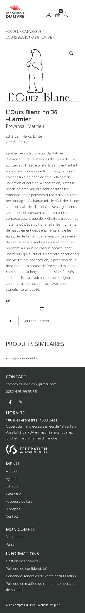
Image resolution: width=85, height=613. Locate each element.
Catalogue (31, 31)
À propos (13, 509)
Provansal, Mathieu (25, 126)
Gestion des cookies (22, 561)
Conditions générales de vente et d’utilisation (41, 576)
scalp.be (54, 605)
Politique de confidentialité (26, 568)
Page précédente (23, 358)
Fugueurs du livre (19, 501)
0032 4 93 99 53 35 (21, 391)
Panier (11, 544)
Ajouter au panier (35, 320)
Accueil (12, 31)
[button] (66, 14)
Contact (12, 516)
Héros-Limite (32, 136)
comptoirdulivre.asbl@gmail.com (31, 384)
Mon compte (16, 536)
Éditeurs (12, 486)
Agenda (11, 478)
